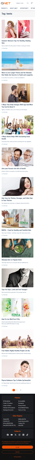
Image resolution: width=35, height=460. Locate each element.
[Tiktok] (27, 435)
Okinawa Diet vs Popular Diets (12, 260)
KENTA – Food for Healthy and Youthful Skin (16, 230)
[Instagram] (19, 435)
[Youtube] (12, 435)
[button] (27, 3)
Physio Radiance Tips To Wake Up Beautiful (16, 380)
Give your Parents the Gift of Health (14, 168)
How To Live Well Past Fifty (11, 319)
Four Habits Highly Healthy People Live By (16, 351)
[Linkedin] (23, 435)
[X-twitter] (16, 435)
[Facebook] (8, 435)
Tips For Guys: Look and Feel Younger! (14, 290)
